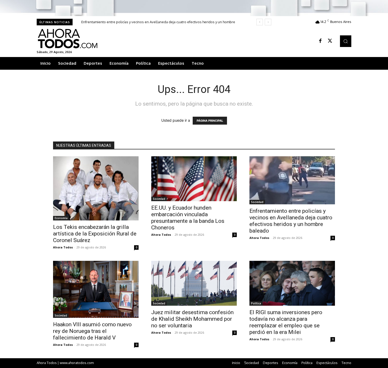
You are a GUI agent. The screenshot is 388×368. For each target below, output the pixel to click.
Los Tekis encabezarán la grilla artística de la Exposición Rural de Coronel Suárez (94, 233)
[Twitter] (330, 41)
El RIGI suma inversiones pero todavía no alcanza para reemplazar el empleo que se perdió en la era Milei (285, 322)
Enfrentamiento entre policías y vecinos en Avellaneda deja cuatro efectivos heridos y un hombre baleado (290, 221)
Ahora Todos (63, 247)
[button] (345, 41)
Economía (61, 218)
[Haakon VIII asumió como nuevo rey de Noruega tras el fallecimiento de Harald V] (96, 289)
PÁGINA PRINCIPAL (210, 120)
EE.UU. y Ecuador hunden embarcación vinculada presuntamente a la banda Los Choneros (187, 218)
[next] (268, 22)
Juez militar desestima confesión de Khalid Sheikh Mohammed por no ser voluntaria (192, 319)
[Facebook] (320, 41)
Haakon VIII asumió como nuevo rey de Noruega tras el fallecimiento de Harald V (92, 331)
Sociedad (159, 199)
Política (256, 303)
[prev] (259, 22)
